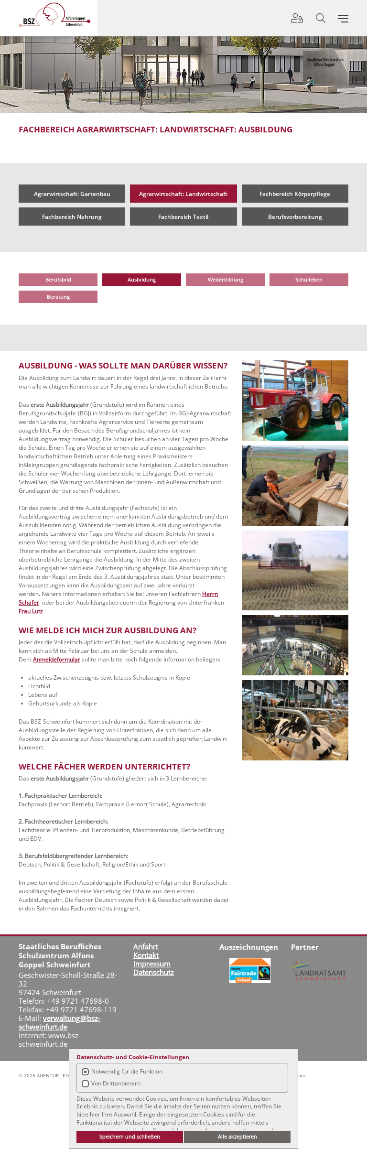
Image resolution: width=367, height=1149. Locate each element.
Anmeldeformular (56, 659)
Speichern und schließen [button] (129, 1136)
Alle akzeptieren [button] (237, 1136)
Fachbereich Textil (183, 217)
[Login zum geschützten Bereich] (297, 17)
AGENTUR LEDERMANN (63, 1075)
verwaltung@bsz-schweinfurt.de (59, 1022)
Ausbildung (142, 279)
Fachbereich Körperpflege (294, 194)
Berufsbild (58, 279)
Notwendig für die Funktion (126, 1071)
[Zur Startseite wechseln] (54, 15)
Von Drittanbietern (115, 1083)
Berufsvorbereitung (295, 217)
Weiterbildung (225, 279)
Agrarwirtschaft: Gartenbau (72, 194)
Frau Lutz (31, 611)
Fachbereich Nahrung (72, 217)
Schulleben (309, 279)
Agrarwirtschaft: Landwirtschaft (183, 194)
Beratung (58, 296)
